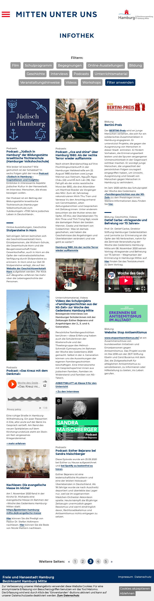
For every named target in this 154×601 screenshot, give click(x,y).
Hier (8, 518)
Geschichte (36, 74)
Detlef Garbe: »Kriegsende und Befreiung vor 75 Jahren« (125, 222)
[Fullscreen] (143, 289)
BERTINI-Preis (117, 130)
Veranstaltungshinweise (40, 82)
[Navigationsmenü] (5, 14)
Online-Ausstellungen (105, 65)
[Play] (110, 289)
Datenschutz (143, 576)
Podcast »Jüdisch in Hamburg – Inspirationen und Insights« (27, 176)
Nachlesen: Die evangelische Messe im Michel (26, 486)
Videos (71, 82)
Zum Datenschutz (68, 595)
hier (110, 204)
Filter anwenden (120, 82)
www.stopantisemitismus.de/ (121, 337)
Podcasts (81, 74)
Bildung (135, 65)
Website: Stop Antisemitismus (125, 332)
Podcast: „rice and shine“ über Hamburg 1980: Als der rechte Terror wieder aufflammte (77, 155)
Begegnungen (70, 65)
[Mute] (138, 289)
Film (15, 65)
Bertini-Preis (113, 124)
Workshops (91, 82)
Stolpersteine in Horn (21, 230)
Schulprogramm (38, 65)
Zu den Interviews (68, 391)
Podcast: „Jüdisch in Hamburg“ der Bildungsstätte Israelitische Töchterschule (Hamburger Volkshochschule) (27, 156)
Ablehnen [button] (127, 593)
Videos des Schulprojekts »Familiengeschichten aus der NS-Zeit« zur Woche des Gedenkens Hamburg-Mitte (76, 305)
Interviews (59, 74)
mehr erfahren (17, 443)
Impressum (125, 576)
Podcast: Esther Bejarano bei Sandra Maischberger (76, 452)
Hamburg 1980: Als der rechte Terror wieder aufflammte (77, 249)
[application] (126, 281)
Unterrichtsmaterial (111, 74)
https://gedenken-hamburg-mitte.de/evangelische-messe (23, 511)
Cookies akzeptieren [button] (135, 588)
